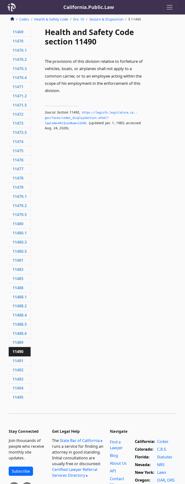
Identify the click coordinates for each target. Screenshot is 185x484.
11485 (18, 278)
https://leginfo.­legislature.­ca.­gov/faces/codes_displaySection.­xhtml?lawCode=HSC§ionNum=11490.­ (91, 118)
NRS (161, 464)
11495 (18, 397)
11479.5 (20, 214)
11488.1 (20, 297)
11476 (18, 160)
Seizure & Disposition (106, 19)
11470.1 (20, 50)
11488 (18, 287)
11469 (18, 32)
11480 (18, 223)
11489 (18, 342)
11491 (18, 360)
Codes (24, 19)
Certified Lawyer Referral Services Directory (74, 472)
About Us (118, 463)
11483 (18, 269)
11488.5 (20, 324)
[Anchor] (63, 90)
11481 (18, 260)
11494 (18, 388)
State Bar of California (80, 440)
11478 (18, 178)
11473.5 (20, 132)
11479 (18, 187)
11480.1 (20, 233)
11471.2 (20, 96)
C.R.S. (162, 449)
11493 (18, 379)
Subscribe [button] (21, 471)
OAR (161, 480)
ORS (171, 480)
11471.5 (20, 105)
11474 (18, 141)
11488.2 (20, 306)
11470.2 (20, 59)
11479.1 (20, 196)
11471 (18, 86)
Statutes (164, 457)
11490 (18, 351)
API (113, 471)
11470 (18, 41)
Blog (114, 455)
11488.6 (20, 333)
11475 (18, 150)
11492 (18, 370)
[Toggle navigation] (169, 7)
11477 (18, 169)
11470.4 (20, 77)
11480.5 (20, 251)
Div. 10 (78, 19)
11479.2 (20, 205)
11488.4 (20, 315)
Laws (161, 472)
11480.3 (20, 242)
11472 (18, 114)
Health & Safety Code (51, 19)
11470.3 (20, 68)
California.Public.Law (88, 7)
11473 (18, 123)
